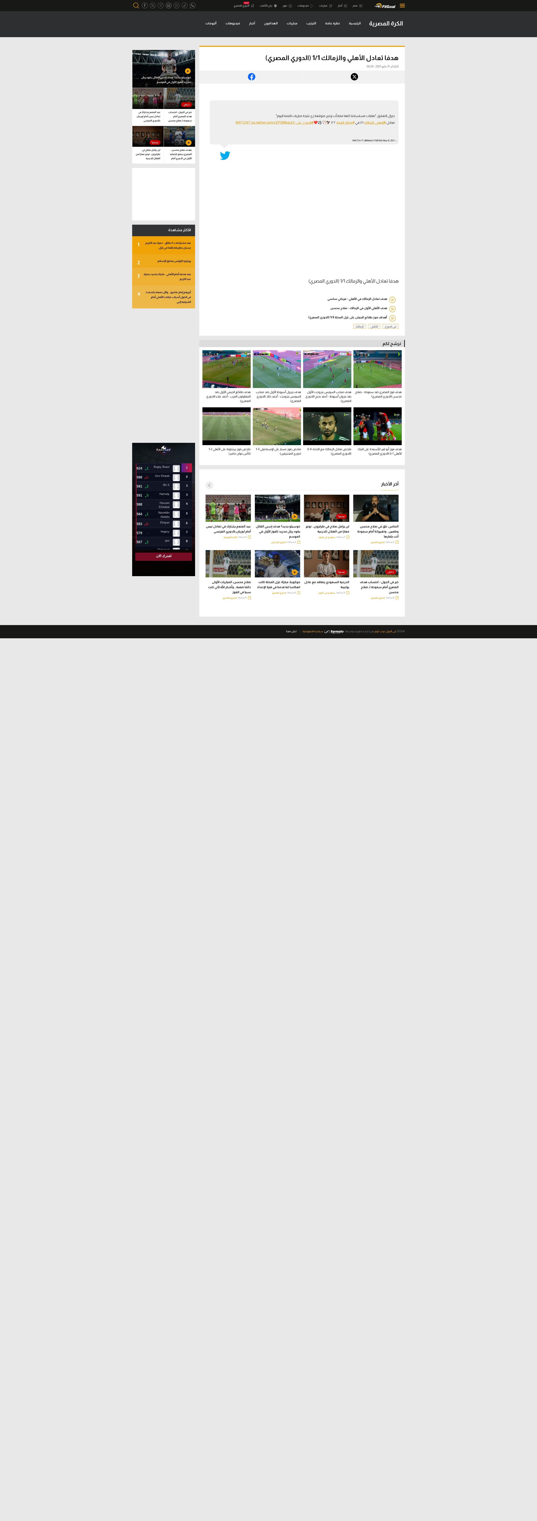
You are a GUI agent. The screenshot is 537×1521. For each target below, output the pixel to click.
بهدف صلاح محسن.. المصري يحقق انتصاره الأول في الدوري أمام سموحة (181, 155)
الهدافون (271, 23)
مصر (355, 5)
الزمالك (360, 326)
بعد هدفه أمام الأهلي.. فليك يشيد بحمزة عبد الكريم (164, 277)
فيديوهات (303, 5)
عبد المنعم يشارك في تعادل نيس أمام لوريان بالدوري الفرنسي (228, 529)
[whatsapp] (193, 5)
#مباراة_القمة (345, 122)
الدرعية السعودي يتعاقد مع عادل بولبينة (326, 584)
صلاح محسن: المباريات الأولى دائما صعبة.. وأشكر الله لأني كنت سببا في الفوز (229, 587)
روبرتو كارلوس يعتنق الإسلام (164, 262)
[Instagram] (169, 5)
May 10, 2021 (388, 140)
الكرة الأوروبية (230, 537)
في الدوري (390, 326)
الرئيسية (355, 23)
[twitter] (153, 5)
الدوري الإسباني (278, 542)
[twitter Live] (161, 5)
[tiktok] (185, 5)
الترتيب (311, 23)
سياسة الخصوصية (312, 631)
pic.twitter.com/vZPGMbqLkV (273, 122)
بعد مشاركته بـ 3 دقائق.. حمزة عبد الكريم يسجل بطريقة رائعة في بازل (164, 245)
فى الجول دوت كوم (385, 631)
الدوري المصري (242, 5)
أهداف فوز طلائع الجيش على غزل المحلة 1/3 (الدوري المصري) (347, 317)
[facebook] (145, 5)
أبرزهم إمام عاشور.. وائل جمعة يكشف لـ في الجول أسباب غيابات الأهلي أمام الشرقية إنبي (164, 297)
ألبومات (210, 23)
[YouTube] (177, 5)
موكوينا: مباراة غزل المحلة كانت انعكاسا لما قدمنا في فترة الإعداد (278, 584)
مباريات (323, 5)
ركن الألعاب (266, 5)
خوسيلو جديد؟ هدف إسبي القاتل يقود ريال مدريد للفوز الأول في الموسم (278, 531)
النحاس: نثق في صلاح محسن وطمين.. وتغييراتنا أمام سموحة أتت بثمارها (378, 531)
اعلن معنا (291, 631)
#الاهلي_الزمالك (375, 122)
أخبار (340, 5)
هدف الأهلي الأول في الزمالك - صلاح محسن (358, 308)
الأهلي (374, 326)
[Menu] (401, 5)
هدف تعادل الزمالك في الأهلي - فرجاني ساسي (357, 298)
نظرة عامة (332, 23)
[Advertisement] (163, 376)
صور (285, 5)
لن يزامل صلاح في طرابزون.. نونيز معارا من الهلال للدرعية (327, 529)
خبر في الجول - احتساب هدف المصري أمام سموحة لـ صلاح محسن (379, 587)
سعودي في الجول (326, 537)
